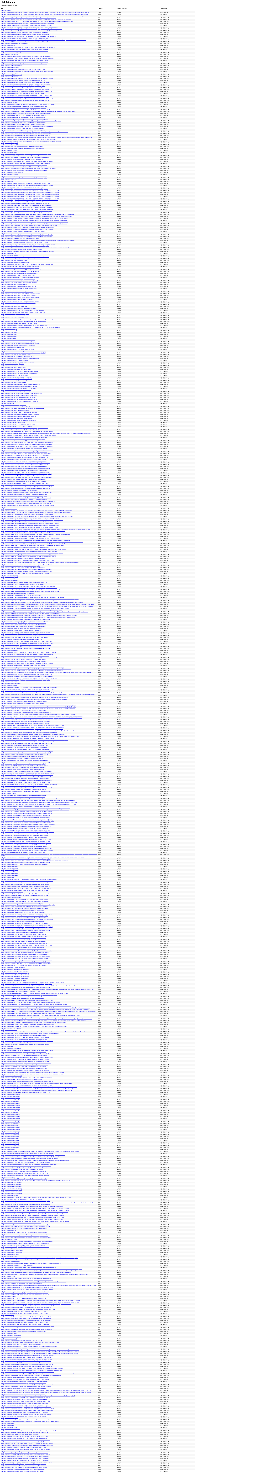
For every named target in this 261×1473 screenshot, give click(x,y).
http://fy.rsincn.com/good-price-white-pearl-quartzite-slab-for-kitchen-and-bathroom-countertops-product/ (27, 663)
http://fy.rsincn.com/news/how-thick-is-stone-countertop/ (15, 290)
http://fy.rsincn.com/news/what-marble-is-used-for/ (13, 382)
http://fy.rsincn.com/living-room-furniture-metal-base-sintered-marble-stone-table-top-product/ (24, 795)
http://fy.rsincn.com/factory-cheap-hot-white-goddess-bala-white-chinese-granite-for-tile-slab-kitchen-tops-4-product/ (30, 525)
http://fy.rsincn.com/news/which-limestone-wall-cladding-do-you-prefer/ (18, 388)
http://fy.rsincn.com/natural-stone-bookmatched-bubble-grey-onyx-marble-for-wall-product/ (23, 938)
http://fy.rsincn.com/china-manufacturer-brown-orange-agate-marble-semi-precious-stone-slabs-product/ (27, 229)
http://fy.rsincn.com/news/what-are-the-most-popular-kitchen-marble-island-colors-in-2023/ (23, 351)
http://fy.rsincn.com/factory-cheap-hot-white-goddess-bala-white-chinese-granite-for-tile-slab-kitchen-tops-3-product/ (30, 523)
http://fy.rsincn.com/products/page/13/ (10, 1099)
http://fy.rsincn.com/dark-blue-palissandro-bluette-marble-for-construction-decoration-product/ (24, 481)
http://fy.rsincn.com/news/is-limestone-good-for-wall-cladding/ (16, 406)
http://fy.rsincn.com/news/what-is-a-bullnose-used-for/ (14, 360)
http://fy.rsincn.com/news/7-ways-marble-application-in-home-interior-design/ (20, 266)
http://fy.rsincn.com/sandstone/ (8, 1230)
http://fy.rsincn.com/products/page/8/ (10, 1142)
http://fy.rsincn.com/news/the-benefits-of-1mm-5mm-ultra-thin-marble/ (18, 340)
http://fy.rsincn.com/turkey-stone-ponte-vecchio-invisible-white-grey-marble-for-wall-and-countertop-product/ (28, 1309)
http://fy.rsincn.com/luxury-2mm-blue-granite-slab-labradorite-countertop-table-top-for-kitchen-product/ (26, 811)
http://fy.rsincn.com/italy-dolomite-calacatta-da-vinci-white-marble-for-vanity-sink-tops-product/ (24, 765)
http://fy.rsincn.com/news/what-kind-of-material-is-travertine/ (16, 377)
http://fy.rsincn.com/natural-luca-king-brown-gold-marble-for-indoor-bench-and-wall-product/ (23, 917)
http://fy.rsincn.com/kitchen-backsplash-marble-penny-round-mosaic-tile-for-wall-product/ (23, 769)
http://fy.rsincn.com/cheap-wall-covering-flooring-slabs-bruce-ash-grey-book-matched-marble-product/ (26, 205)
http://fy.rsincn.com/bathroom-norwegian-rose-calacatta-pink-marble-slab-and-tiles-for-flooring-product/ (26, 95)
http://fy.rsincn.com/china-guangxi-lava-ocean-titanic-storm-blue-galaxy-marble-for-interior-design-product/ (27, 227)
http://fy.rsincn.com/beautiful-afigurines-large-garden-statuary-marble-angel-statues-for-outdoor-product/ (27, 98)
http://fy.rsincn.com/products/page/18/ (10, 1109)
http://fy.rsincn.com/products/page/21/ (10, 1116)
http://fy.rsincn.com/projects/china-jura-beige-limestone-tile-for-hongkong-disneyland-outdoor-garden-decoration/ (29, 1164)
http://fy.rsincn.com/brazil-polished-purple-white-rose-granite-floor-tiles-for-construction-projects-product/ (27, 161)
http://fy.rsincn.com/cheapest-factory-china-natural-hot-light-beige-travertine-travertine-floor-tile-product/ (26, 211)
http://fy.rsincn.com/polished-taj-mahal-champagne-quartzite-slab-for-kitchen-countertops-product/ (25, 1454)
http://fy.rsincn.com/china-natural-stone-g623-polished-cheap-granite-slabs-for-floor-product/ (24, 233)
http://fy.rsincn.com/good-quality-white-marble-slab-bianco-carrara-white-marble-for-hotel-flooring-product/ (27, 676)
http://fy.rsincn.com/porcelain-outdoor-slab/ (11, 1076)
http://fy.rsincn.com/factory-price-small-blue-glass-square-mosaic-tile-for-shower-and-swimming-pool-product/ (28, 586)
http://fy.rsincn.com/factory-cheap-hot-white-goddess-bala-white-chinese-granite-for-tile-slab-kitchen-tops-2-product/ (30, 521)
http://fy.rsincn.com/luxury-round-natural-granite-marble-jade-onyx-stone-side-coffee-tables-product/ (26, 839)
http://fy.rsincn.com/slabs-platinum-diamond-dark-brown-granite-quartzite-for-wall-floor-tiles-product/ (25, 1237)
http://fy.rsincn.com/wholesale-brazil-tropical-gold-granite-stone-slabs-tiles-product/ (21, 1340)
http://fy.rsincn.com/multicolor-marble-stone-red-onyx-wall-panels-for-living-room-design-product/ (25, 893)
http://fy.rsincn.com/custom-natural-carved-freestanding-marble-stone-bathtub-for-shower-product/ (25, 468)
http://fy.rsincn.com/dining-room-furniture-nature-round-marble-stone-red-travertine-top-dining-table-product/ (27, 485)
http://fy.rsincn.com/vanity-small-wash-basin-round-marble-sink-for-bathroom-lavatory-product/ (24, 1313)
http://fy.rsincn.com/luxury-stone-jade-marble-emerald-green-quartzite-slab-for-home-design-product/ (26, 843)
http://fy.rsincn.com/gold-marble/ (9, 508)
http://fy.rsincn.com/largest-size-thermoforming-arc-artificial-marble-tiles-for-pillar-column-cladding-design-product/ (29, 784)
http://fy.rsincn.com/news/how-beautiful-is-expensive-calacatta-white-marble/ (20, 277)
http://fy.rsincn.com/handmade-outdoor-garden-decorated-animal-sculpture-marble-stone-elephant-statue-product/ (29, 687)
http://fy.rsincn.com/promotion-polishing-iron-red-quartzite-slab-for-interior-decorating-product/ (24, 1178)
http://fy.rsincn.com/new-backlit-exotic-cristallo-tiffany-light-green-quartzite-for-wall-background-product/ (26, 984)
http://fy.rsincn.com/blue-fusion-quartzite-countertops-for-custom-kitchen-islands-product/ (23, 148)
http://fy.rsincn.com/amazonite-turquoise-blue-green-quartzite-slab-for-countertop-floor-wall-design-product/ (27, 58)
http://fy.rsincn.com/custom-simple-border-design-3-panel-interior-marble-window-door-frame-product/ (26, 474)
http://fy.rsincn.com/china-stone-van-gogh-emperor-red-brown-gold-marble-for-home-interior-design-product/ (28, 244)
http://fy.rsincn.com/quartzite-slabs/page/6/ (11, 1190)
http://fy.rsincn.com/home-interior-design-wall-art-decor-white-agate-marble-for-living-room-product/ (25, 723)
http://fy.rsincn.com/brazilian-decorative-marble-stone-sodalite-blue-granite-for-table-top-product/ (25, 166)
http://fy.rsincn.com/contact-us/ (8, 179)
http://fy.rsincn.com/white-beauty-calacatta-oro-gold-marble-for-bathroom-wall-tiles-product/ (23, 1331)
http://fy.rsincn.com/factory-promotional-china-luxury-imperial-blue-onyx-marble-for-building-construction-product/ (29, 588)
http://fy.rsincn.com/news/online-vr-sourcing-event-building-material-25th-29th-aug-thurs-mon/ (24, 325)
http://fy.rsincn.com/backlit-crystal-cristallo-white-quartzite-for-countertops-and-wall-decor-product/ (25, 82)
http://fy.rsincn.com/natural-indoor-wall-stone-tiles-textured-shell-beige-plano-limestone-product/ (24, 906)
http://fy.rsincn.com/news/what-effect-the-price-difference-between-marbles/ (20, 358)
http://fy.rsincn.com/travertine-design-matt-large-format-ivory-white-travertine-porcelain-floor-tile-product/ (27, 1445)
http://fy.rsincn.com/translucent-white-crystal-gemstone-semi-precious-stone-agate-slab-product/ (25, 1294)
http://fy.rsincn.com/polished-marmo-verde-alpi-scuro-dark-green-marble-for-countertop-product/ (25, 1061)
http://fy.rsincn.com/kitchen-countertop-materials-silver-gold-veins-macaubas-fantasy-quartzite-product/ (26, 771)
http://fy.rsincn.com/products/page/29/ (10, 1131)
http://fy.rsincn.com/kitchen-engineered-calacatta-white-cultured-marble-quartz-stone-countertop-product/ (27, 775)
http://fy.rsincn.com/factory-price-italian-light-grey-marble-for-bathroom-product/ (20, 565)
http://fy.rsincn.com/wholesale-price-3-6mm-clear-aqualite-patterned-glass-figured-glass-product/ (25, 1379)
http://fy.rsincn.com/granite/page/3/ (9, 577)
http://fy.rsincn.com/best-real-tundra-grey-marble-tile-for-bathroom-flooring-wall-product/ (22, 128)
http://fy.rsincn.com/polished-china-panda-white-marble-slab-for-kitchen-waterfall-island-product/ (25, 1053)
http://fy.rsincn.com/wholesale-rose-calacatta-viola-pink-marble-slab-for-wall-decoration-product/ (25, 1405)
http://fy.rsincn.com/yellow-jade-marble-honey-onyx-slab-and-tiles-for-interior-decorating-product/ (25, 1419)
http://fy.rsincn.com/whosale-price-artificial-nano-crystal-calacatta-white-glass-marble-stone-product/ (26, 1414)
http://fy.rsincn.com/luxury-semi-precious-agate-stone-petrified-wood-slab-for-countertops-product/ (25, 841)
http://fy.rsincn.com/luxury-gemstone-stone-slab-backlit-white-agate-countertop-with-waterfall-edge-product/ (27, 821)
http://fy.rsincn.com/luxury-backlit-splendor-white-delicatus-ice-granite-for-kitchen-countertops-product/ (26, 813)
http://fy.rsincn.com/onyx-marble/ (9, 1030)
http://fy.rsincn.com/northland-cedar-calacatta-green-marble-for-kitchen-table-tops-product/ (23, 1464)
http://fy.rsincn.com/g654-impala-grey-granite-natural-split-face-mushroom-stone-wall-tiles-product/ (25, 632)
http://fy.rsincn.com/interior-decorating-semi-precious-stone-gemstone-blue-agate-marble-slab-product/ (26, 743)
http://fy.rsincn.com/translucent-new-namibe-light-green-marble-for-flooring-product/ (21, 1283)
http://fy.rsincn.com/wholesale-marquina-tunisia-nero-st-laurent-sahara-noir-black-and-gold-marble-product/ (27, 1355)
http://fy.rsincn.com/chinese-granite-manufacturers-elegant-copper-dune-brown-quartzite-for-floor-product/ (27, 251)
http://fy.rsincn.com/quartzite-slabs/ (9, 1195)
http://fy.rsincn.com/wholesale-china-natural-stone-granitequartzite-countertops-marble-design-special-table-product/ (30, 1342)
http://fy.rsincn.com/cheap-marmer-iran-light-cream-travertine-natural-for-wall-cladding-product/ (24, 189)
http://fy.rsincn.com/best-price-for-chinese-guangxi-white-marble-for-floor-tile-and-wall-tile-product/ (25, 109)
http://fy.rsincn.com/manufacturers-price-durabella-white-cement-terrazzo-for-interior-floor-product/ (25, 862)
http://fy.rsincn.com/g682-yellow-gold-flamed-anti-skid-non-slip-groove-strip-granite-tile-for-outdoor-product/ (27, 634)
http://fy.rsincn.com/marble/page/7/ (9, 875)
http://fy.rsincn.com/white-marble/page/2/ (11, 1335)
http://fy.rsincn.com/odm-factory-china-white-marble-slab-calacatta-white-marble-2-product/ (23, 996)
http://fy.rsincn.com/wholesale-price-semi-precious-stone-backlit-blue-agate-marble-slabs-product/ (25, 1401)
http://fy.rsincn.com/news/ (7, 403)
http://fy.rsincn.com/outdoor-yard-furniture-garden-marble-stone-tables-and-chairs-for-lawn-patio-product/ (27, 1041)
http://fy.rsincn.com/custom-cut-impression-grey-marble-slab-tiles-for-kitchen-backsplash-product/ (25, 463)
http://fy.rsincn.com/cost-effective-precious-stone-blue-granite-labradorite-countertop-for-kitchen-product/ (27, 446)
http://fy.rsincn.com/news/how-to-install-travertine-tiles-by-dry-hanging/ (18, 303)
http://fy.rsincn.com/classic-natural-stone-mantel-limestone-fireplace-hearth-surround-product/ (24, 437)
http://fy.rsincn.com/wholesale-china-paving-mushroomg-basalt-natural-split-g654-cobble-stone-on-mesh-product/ (29, 1346)
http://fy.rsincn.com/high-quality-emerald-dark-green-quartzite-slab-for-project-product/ (22, 703)
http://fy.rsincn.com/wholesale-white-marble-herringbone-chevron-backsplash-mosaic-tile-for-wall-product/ (27, 1408)
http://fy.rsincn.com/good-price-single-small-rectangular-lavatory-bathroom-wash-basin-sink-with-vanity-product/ (29, 657)
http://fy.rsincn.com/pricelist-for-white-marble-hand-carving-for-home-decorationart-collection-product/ (26, 1092)
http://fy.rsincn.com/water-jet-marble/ (10, 1327)
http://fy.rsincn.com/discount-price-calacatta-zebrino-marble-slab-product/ (19, 490)
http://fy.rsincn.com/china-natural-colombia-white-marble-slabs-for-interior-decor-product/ (23, 231)
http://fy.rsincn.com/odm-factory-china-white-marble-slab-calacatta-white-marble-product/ (23, 998)
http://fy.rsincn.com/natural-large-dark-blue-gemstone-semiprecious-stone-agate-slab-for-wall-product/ (26, 914)
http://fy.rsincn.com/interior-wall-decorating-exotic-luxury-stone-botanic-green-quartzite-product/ (24, 747)
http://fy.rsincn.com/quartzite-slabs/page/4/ (11, 1186)
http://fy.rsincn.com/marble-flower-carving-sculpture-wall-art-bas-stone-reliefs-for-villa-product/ (24, 864)
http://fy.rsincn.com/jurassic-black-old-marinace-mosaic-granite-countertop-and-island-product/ (24, 1432)
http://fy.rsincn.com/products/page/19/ (10, 1110)
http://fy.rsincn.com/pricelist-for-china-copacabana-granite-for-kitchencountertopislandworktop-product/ (26, 1085)
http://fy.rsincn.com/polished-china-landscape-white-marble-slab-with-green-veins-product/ (23, 1052)
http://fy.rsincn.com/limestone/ (8, 793)
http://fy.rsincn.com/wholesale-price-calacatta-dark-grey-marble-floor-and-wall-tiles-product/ (23, 1383)
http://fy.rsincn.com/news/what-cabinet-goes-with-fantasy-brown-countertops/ (20, 414)
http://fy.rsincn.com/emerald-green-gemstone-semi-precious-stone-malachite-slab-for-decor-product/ (26, 503)
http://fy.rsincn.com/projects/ (8, 1177)
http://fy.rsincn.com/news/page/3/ (9, 330)
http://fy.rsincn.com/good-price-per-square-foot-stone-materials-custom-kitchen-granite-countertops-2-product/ (28, 652)
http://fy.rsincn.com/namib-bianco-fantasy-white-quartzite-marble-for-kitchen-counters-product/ (24, 895)
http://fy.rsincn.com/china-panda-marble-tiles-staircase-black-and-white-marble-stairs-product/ (24, 242)
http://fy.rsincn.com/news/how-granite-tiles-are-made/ (14, 284)
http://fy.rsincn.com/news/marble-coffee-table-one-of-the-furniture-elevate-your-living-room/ (23, 321)
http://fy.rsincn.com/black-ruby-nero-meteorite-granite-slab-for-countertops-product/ (22, 146)
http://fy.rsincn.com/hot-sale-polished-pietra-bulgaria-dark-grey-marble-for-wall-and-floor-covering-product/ (27, 738)
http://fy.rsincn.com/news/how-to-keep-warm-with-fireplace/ (15, 304)
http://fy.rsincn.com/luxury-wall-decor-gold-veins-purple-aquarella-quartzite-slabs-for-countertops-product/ (27, 850)
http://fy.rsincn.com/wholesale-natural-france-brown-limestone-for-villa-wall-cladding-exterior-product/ (26, 1361)
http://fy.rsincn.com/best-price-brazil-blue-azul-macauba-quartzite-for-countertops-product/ (23, 108)
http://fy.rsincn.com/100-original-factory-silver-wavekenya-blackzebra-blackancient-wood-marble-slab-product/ (28, 17)
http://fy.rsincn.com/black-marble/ (9, 144)
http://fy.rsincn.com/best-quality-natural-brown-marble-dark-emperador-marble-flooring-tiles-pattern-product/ (27, 126)
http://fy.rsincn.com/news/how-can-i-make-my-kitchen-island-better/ (18, 279)
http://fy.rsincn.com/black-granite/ (9, 143)
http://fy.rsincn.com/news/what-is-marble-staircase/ (13, 367)
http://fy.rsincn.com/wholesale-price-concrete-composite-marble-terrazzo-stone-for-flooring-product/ (26, 1386)
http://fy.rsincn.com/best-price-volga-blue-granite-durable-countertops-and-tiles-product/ (23, 124)
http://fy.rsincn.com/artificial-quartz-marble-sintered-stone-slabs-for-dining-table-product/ (23, 69)
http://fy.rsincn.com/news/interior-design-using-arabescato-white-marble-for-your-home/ (22, 310)
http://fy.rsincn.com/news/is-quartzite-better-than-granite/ (15, 314)
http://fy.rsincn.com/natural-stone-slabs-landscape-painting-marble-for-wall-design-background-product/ (26, 950)
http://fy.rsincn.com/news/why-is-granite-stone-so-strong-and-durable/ (18, 397)
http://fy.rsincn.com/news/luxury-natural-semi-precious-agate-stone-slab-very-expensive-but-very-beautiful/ (27, 319)
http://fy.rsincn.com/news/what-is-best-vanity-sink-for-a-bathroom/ (17, 362)
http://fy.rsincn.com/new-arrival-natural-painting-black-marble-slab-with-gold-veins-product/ (23, 965)
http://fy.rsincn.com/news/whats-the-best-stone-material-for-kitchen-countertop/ (20, 384)
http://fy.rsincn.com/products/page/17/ (10, 1107)
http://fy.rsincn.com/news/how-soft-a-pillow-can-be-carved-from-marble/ (19, 288)
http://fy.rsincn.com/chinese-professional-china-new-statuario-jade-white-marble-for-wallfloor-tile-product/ (27, 431)
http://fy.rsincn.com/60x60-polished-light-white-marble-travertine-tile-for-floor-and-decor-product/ (25, 38)
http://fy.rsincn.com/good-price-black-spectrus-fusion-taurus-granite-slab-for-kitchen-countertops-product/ (27, 643)
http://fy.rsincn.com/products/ (8, 1149)
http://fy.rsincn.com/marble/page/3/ (9, 868)
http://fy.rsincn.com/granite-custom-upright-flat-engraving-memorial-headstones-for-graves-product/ (25, 680)
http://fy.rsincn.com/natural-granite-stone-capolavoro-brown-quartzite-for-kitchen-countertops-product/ (26, 1462)
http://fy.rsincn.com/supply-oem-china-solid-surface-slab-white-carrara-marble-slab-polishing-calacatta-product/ (28, 1267)
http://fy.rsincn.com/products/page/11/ (10, 1096)
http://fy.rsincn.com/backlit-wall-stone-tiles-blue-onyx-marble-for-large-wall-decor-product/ (23, 86)
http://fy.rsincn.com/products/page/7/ (10, 1140)
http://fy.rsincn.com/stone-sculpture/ (10, 1254)
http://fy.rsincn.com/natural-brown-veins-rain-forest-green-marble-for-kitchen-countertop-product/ (25, 901)
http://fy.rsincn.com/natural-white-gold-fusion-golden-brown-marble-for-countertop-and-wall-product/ (25, 961)
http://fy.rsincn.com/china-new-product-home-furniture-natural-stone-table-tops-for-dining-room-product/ (26, 236)
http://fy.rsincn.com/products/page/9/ (10, 1144)
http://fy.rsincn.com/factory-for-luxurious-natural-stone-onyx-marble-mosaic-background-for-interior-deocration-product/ (30, 538)
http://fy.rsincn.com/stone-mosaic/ (9, 1248)
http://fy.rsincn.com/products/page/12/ (10, 1098)
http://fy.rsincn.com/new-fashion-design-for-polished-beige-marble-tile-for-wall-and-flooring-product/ (25, 987)
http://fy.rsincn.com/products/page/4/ (10, 1134)
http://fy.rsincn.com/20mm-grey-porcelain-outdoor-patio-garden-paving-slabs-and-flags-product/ (24, 32)
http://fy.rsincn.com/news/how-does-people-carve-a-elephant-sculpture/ (18, 282)
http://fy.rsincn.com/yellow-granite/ (9, 1418)
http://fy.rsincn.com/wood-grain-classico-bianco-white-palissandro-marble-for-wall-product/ (23, 1416)
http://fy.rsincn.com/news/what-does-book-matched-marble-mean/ (17, 356)
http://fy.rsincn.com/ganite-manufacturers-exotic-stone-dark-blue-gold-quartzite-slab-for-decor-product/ (26, 635)
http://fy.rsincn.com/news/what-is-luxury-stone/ (12, 365)
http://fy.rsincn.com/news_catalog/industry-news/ (13, 967)
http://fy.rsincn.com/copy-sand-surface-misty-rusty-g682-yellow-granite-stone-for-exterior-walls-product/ (27, 444)
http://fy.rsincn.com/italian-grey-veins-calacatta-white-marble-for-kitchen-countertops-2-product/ (24, 760)
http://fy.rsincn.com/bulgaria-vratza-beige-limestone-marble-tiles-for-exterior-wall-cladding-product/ (25, 183)
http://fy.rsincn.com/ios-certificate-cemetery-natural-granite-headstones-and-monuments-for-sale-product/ (27, 751)
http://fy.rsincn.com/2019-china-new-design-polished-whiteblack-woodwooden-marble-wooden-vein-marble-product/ (29, 27)
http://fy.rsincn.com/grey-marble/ (9, 685)
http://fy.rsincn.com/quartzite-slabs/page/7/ (11, 1191)
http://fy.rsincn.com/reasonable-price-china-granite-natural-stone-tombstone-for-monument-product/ (25, 1201)
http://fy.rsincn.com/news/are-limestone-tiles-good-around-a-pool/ (17, 418)
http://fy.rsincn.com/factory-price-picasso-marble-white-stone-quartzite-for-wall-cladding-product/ (25, 573)
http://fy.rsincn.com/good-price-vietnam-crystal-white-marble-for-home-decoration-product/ (23, 661)
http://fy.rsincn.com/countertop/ (8, 253)
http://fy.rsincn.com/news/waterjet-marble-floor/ (12, 347)
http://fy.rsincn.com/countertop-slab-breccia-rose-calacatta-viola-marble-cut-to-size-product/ (24, 448)
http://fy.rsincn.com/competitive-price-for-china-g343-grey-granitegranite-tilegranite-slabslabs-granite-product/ (28, 440)
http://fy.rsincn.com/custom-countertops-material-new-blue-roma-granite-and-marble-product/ (24, 461)
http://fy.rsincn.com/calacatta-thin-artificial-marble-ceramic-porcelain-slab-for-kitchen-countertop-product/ (27, 185)
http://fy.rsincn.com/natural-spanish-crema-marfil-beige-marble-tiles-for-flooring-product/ (22, 932)
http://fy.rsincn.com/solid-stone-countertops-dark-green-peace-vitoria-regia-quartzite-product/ (24, 1438)
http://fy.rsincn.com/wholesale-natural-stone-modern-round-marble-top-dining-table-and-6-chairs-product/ (27, 1364)
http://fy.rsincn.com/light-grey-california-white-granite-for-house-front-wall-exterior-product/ (23, 789)
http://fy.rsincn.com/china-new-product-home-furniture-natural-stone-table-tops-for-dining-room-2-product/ (27, 234)
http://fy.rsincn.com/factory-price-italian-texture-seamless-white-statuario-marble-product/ (23, 567)
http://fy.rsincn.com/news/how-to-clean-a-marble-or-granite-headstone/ (18, 295)
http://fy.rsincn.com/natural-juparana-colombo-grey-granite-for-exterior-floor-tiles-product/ (23, 912)
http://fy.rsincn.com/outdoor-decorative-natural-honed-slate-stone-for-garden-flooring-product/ (24, 1035)
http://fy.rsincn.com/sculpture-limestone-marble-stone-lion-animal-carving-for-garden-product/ (24, 1232)
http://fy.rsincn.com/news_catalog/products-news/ (13, 980)
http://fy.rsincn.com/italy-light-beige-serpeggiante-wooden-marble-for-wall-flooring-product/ (23, 767)
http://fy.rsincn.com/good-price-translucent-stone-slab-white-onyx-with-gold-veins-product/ (23, 659)
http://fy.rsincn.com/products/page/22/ (10, 1118)
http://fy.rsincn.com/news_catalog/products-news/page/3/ (15, 971)
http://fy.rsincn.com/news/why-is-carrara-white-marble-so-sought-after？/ (19, 395)
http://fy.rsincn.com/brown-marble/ (9, 174)
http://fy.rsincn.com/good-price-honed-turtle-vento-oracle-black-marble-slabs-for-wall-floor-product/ (25, 648)
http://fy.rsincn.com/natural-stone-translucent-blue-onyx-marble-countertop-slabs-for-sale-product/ (25, 956)
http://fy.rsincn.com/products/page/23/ (10, 1120)
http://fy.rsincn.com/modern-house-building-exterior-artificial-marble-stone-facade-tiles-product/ (24, 890)
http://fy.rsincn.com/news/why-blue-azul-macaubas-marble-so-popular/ (18, 391)
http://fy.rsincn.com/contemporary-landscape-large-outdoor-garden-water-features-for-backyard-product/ (27, 442)
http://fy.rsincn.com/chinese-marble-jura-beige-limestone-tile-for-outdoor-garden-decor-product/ (24, 428)
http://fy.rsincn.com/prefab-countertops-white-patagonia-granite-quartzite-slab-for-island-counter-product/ (27, 1081)
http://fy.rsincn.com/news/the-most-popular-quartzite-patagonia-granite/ (18, 341)
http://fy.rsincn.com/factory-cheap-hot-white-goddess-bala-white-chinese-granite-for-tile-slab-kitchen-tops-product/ (29, 527)
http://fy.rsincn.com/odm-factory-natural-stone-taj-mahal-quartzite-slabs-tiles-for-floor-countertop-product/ (27, 1000)
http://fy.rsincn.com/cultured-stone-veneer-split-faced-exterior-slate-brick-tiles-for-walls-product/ (25, 455)
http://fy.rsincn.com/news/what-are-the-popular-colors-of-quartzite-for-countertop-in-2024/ (23, 352)
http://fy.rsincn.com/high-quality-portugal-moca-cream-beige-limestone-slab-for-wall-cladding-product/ (26, 712)
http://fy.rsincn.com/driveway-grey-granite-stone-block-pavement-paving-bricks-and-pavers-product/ (26, 497)
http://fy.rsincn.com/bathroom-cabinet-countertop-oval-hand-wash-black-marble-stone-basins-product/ (26, 87)
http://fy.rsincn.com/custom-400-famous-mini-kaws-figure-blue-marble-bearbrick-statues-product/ (25, 457)
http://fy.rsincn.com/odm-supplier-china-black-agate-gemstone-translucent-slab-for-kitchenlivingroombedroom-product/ (30, 1002)
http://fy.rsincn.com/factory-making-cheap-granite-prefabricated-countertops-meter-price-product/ (25, 547)
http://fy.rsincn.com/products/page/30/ (10, 1145)
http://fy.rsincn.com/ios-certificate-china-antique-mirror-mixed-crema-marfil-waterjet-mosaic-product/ (26, 752)
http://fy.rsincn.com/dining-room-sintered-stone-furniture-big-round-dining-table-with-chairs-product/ (25, 488)
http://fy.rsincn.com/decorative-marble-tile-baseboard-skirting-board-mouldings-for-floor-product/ (25, 483)
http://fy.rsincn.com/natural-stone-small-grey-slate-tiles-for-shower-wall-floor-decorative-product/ (25, 952)
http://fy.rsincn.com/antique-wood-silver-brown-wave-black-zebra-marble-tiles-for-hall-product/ (24, 62)
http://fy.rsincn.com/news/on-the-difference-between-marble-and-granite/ (19, 323)
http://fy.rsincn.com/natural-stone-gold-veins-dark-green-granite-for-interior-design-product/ (23, 941)
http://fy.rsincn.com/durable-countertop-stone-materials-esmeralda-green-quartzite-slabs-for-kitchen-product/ (28, 501)
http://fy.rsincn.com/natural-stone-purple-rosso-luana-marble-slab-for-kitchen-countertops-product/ (25, 1451)
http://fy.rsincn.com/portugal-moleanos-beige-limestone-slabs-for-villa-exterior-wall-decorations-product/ (26, 1077)
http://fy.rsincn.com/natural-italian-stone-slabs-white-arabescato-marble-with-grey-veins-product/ (25, 908)
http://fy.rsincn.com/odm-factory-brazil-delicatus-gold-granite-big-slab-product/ (20, 991)
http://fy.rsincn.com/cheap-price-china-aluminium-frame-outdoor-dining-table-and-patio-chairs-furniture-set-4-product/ (30, 194)
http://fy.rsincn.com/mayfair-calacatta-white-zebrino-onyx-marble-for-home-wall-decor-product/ (24, 882)
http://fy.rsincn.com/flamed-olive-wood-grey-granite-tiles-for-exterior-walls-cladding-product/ (23, 624)
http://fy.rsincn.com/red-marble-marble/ (10, 1429)
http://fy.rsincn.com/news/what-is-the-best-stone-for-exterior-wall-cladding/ (19, 371)
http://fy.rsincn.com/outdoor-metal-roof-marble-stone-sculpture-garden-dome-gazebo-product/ (24, 1039)
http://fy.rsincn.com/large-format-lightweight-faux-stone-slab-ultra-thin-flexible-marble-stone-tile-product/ (26, 780)
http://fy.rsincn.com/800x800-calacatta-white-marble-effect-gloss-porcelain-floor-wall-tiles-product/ (25, 41)
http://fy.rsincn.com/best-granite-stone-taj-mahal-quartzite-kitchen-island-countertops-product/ (24, 106)
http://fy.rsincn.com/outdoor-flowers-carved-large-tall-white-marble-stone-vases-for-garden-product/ (25, 1037)
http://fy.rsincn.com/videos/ (7, 1315)
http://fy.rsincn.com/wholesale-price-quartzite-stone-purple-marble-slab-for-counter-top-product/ (24, 1399)
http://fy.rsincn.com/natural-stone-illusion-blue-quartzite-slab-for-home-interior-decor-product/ (24, 943)
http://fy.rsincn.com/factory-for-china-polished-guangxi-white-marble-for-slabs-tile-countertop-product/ (26, 536)
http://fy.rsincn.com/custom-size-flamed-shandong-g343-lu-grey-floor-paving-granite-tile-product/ (25, 475)
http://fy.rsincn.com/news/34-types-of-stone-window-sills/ (15, 262)
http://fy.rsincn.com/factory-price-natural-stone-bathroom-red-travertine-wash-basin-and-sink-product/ (26, 571)
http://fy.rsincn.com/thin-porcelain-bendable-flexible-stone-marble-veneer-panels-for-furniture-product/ (26, 1278)
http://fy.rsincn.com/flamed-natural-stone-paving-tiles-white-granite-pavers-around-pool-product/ (24, 621)
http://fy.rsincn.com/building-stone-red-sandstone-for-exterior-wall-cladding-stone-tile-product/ (24, 177)
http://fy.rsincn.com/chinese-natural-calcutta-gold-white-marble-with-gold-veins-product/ (22, 429)
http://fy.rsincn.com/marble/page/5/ (9, 871)
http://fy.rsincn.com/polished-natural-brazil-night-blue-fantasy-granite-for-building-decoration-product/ (26, 1063)
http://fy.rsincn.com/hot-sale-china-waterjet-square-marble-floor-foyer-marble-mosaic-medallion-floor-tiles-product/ (29, 732)
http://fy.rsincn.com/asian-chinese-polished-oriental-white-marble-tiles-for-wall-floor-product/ (23, 80)
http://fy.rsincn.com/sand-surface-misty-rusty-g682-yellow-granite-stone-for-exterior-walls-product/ (25, 1226)
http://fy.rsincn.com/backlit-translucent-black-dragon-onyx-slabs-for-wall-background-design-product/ (26, 84)
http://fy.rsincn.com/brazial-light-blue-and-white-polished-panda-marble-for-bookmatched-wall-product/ (26, 154)
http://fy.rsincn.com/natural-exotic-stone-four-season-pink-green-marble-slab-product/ (22, 1441)
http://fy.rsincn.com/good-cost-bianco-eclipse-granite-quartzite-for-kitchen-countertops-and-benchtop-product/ (28, 1430)
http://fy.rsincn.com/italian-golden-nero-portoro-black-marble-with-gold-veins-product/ (22, 758)
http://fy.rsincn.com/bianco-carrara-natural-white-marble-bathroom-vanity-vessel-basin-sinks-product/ (26, 133)
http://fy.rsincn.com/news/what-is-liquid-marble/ (12, 364)
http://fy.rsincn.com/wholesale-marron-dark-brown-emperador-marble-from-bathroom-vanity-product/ (26, 1357)
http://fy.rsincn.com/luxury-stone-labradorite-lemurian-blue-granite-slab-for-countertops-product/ (24, 844)
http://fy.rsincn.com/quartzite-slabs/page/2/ (11, 1182)
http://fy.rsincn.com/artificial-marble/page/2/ (11, 65)
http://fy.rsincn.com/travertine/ (8, 1296)
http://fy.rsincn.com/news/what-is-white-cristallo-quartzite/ (15, 375)
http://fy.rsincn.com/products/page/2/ (10, 1112)
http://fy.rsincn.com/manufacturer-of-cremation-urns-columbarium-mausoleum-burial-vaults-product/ (25, 859)
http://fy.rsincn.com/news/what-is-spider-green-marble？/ (15, 410)
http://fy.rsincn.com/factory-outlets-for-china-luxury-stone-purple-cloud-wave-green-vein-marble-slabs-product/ (28, 554)
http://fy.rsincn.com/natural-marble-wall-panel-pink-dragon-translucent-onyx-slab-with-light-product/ (25, 925)
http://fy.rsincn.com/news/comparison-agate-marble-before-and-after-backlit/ (20, 271)
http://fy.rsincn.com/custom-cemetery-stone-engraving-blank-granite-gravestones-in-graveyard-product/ (27, 459)
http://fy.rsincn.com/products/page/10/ (10, 1094)
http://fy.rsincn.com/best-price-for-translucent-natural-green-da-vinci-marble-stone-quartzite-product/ (26, 113)
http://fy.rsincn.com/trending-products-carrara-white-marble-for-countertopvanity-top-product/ (24, 1298)
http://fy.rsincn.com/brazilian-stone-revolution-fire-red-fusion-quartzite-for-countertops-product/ (24, 170)
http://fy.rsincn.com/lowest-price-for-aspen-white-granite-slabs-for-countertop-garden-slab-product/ (25, 806)
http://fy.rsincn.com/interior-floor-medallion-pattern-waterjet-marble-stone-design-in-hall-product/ (24, 745)
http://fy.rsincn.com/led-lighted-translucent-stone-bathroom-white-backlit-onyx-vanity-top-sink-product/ (26, 787)
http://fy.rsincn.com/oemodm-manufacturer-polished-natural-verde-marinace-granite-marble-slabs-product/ (27, 1024)
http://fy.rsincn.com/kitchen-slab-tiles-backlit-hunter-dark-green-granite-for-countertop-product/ (24, 1452)
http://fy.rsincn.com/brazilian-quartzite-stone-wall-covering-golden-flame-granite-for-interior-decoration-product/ (28, 168)
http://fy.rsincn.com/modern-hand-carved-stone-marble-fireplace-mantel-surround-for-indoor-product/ (26, 888)
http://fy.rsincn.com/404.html (8, 1423)
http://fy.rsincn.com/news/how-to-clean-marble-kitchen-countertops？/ (18, 416)
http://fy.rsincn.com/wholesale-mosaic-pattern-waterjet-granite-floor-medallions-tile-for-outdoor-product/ (26, 1359)
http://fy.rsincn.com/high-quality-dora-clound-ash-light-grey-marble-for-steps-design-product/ (24, 701)
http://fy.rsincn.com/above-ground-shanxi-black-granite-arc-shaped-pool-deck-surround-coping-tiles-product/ (28, 47)
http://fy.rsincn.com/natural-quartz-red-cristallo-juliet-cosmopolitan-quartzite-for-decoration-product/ (25, 930)
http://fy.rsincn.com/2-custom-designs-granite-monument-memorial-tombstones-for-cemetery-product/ (26, 25)
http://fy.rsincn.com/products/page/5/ (10, 1136)
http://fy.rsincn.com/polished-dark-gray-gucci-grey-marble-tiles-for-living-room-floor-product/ (24, 1055)
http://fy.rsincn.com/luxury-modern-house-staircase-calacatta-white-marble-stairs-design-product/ (25, 833)
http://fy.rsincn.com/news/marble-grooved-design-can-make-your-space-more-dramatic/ (23, 408)
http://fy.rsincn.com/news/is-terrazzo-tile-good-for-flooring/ (15, 315)
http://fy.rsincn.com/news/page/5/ (9, 334)
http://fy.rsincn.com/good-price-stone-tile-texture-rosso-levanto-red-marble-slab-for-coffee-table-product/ (27, 1443)
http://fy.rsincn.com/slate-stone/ (9, 1239)
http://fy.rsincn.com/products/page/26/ (10, 1125)
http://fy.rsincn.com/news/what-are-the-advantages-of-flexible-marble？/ (19, 424)
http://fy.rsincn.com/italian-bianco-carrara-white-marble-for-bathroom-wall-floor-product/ (22, 756)
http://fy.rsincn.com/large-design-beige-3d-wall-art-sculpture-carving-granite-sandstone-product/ (25, 778)
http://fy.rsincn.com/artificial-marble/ (10, 67)
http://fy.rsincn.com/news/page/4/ (9, 332)
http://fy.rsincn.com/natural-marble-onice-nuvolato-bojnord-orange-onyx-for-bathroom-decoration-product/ (27, 919)
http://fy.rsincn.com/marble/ (7, 877)
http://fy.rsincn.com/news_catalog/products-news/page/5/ (15, 974)
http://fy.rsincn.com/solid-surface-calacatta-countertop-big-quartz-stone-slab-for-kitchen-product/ (25, 1243)
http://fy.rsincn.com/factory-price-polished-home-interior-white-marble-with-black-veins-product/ (24, 582)
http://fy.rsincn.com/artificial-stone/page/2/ (11, 74)
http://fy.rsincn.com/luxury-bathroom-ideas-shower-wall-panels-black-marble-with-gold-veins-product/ (26, 815)
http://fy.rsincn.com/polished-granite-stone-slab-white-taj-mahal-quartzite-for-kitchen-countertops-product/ (27, 1057)
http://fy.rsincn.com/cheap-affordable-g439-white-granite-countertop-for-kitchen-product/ (23, 187)
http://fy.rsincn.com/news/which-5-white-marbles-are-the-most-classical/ (19, 386)
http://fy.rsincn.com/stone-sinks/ (9, 1256)
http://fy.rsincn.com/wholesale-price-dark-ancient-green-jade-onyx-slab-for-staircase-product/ (24, 1388)
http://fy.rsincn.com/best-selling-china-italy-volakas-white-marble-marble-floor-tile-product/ (23, 130)
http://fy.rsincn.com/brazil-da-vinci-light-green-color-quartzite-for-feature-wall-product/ (22, 155)
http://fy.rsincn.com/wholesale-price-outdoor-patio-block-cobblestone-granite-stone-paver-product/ (25, 1397)
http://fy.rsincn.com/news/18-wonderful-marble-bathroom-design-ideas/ (18, 420)
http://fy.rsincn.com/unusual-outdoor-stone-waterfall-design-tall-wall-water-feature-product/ (23, 1311)
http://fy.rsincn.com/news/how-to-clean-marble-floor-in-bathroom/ (17, 299)
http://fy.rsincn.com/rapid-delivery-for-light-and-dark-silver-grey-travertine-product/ (21, 1199)
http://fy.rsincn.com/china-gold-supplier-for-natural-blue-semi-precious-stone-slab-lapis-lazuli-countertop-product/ (29, 225)
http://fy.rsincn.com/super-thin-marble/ (10, 1261)
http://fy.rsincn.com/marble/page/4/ (9, 870)
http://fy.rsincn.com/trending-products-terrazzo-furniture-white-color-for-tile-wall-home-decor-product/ (26, 1307)
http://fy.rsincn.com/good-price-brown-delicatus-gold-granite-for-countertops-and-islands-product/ (25, 646)
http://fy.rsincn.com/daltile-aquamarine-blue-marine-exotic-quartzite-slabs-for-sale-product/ (23, 479)
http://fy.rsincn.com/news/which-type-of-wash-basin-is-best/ (16, 390)
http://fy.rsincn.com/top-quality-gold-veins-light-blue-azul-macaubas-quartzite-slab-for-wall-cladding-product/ (27, 1287)
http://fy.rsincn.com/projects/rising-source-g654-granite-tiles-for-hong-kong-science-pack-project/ (25, 1173)
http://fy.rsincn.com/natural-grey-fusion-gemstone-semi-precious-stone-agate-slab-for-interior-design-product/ (28, 904)
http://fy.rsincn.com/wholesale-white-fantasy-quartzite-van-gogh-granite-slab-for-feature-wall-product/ (26, 1407)
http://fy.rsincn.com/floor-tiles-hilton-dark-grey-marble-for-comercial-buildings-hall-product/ (23, 626)
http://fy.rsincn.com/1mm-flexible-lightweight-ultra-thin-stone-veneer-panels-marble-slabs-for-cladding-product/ (28, 23)
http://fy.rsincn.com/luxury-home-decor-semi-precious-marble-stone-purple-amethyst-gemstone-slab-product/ (28, 824)
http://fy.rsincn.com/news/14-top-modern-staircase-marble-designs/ (17, 258)
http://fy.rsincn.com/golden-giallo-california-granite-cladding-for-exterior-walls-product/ (22, 639)
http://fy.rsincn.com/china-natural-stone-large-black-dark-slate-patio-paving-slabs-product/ (23, 1447)
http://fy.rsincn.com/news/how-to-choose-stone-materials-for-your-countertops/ (20, 293)
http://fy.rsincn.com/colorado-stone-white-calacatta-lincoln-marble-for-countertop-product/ (23, 439)
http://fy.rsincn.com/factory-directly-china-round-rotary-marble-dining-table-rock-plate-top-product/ (25, 532)
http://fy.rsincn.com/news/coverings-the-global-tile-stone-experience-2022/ (19, 273)
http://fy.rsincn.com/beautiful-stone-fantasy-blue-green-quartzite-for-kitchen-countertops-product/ (25, 100)
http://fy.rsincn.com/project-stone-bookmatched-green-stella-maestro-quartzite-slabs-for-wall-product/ (26, 1162)
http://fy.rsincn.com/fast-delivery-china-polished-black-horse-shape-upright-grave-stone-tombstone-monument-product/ (30, 613)
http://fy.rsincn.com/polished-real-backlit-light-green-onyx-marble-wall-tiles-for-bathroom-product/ (25, 1458)
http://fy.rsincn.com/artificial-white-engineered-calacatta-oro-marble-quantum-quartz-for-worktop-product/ (27, 78)
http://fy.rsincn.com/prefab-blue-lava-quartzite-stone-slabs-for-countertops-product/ (21, 1079)
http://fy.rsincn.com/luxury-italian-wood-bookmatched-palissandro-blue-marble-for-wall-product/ (24, 828)
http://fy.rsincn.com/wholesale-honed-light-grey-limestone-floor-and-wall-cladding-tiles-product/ (24, 1436)
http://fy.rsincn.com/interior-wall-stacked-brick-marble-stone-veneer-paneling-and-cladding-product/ (25, 749)
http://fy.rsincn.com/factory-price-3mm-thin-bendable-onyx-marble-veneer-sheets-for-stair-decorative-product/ (28, 556)
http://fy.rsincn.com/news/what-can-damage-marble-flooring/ (16, 354)
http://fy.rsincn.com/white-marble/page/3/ (11, 1337)
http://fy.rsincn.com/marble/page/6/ (9, 873)
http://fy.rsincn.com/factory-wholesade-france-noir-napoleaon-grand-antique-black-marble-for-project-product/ (28, 600)
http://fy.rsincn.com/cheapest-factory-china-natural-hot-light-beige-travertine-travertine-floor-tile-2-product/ (27, 207)
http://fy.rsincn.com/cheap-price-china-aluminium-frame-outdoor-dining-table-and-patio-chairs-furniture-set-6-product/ (30, 198)
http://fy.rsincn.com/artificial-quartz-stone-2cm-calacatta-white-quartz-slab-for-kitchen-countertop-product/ (27, 71)
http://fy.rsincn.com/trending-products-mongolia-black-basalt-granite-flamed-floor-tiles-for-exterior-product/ (27, 1305)
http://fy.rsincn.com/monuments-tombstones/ (12, 892)
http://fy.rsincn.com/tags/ (7, 1046)
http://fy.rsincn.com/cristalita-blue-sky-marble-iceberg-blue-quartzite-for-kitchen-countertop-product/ (25, 453)
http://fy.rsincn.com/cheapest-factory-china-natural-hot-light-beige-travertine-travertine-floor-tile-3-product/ (27, 209)
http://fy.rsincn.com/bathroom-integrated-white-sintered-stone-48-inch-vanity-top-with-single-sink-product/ (27, 91)
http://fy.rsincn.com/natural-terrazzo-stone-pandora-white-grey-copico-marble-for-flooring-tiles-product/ (26, 960)
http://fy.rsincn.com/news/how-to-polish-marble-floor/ (14, 306)
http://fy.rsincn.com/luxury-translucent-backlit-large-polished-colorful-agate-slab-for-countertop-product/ (26, 848)
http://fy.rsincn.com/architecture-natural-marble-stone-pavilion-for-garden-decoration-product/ (24, 63)
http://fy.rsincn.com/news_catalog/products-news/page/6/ (15, 976)
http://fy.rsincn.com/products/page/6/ (10, 1138)
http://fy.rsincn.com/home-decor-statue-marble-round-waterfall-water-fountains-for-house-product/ (25, 721)
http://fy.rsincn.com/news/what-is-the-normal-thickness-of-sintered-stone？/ (20, 373)
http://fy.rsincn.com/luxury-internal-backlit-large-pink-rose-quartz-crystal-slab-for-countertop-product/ (26, 826)
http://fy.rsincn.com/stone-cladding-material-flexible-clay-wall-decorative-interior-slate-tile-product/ (25, 1247)
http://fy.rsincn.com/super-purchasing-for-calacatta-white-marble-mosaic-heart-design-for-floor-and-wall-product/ (29, 1259)
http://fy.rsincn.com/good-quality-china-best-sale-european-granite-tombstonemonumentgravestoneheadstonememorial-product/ (32, 667)
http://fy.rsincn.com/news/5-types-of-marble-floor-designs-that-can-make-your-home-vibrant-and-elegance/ (27, 264)
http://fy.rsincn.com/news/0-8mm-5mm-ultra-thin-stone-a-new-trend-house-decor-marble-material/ (25, 257)
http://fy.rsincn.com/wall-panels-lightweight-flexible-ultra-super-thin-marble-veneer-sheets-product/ (25, 1324)
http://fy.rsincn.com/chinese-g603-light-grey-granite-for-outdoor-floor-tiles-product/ (21, 249)
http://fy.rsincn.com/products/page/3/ (10, 1133)
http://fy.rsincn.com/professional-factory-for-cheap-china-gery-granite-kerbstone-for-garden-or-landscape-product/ (29, 1158)
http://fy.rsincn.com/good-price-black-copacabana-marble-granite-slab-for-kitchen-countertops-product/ (26, 641)
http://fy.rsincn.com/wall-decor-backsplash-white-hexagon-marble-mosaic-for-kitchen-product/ (24, 1322)
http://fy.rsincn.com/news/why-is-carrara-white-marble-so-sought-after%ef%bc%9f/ (21, 393)
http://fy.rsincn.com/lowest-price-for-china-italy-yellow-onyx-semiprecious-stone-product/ (23, 797)
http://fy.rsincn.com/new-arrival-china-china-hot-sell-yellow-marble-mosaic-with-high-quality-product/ (25, 963)
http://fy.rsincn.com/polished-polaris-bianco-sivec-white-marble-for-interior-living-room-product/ (24, 1064)
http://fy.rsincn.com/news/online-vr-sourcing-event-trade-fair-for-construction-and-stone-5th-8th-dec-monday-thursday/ (30, 327)
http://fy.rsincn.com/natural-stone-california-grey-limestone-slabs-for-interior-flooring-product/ (24, 1467)
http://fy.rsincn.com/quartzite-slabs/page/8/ (11, 1193)
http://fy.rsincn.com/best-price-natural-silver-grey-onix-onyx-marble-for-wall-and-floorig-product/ (24, 119)
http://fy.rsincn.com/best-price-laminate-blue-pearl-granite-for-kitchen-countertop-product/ (23, 117)
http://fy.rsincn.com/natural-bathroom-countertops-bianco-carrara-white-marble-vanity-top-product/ (25, 1449)
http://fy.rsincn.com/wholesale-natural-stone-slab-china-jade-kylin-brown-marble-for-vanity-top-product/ (26, 1366)
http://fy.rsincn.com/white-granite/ (9, 1333)
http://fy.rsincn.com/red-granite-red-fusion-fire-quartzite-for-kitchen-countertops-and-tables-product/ (25, 1204)
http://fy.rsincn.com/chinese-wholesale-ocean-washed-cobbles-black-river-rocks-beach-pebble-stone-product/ (28, 435)
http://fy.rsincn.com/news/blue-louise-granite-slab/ (13, 405)
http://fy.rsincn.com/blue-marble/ (9, 152)
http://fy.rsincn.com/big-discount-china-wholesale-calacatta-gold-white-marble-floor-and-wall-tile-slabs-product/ (28, 139)
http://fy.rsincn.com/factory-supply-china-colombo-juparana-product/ (18, 593)
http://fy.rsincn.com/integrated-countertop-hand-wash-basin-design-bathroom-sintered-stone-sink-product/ (27, 741)
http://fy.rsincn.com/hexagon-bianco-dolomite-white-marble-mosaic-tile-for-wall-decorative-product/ (25, 691)
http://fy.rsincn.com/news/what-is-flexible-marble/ (13, 422)
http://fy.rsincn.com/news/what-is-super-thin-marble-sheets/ (16, 369)
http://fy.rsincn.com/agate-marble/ (9, 54)
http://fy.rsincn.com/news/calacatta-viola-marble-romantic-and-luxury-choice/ (20, 268)
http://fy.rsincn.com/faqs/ (7, 181)
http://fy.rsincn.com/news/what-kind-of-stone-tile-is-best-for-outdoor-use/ (19, 380)
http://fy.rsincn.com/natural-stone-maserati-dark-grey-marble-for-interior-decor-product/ (22, 947)
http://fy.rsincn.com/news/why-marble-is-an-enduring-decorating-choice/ (19, 399)
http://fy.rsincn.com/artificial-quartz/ (9, 73)
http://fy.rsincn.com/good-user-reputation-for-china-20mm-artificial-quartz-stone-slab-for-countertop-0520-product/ (29, 678)
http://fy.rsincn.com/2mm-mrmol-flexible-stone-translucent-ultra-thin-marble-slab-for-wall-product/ (25, 34)
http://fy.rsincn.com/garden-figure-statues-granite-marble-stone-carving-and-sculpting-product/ (24, 637)
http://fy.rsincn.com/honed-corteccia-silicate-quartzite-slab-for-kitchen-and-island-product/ (23, 1469)
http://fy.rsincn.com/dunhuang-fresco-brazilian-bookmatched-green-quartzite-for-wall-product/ (24, 499)
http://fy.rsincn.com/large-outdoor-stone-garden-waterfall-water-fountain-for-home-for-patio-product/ (25, 782)
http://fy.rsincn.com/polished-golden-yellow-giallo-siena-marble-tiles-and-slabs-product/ (22, 1471)
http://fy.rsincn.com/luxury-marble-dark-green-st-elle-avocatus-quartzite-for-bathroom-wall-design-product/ (27, 832)
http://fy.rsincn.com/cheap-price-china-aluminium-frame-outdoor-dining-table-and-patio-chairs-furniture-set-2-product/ (30, 190)
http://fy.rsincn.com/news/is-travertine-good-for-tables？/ (15, 317)
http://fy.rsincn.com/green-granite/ (9, 580)
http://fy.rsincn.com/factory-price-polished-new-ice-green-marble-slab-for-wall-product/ (22, 584)
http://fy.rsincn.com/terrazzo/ (8, 1276)
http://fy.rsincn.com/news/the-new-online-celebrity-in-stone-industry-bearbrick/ (20, 343)
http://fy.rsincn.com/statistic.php (9, 1427)
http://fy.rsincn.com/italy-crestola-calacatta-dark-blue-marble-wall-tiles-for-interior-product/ (23, 763)
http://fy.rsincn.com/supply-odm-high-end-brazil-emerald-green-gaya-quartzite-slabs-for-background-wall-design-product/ (31, 1263)
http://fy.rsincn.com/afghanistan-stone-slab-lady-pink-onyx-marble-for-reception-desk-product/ (24, 51)
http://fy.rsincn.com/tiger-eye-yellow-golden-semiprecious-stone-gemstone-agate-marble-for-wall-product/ (27, 1280)
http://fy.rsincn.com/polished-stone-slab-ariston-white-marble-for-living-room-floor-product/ (23, 1066)
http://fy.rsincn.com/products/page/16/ (10, 1105)
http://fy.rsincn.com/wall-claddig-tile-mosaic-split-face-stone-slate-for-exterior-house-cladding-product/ (26, 1318)
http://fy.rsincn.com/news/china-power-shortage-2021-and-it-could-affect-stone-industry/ (23, 269)
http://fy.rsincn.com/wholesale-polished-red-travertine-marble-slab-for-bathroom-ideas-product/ (24, 1377)
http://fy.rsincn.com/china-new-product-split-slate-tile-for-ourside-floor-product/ (20, 238)
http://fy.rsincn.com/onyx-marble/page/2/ (11, 1028)
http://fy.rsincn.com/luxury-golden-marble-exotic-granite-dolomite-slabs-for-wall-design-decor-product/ (26, 822)
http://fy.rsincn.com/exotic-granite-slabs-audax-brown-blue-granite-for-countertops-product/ (23, 1465)
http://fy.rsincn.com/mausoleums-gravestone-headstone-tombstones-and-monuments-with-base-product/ (27, 881)
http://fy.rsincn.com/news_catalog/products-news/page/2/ (15, 969)
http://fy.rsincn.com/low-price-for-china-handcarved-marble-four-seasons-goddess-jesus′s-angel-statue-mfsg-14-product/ (31, 798)
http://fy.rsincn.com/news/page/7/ (9, 338)
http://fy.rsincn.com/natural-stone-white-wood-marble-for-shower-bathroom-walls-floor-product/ (24, 958)
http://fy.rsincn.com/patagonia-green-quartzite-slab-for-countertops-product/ (20, 1434)
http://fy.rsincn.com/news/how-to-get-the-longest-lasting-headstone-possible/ (20, 301)
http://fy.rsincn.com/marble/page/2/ (9, 866)
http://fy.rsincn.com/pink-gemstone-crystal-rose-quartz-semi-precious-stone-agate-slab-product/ (25, 1044)
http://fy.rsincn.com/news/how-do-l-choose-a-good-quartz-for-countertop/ (19, 412)
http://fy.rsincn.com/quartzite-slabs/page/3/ (11, 1184)
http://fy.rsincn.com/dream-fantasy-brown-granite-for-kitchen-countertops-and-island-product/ (24, 496)
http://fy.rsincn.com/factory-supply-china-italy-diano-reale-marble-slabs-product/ (21, 595)
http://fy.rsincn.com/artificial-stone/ (9, 76)
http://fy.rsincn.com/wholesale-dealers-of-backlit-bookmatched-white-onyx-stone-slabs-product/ (24, 1348)
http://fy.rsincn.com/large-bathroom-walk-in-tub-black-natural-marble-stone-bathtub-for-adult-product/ (26, 776)
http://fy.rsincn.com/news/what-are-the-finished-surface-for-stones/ (17, 349)
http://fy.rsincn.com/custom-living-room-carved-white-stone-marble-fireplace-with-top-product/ (24, 466)
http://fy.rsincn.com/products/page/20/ (10, 1114)
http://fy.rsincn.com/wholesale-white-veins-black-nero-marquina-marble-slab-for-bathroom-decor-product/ (27, 1410)
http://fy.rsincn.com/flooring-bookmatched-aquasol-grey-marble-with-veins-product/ (21, 628)
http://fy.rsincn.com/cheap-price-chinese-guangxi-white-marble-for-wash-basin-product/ (22, 201)
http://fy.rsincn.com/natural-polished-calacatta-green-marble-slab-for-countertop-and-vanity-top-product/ (27, 927)
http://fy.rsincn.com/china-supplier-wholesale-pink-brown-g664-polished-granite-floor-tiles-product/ (25, 246)
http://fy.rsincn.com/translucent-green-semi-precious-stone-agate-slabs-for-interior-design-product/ (25, 1291)
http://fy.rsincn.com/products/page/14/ (10, 1101)
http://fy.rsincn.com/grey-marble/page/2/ (11, 683)
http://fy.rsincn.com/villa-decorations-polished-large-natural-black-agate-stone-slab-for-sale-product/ (25, 1316)
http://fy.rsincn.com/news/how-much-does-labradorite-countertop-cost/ (18, 286)
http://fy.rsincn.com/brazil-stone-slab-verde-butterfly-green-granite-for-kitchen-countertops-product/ (25, 163)
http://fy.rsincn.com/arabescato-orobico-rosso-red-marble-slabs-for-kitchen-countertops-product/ (25, 1456)
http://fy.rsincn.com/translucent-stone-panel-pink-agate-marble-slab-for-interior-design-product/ (24, 1292)
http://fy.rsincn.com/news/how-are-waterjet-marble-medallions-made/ (18, 275)
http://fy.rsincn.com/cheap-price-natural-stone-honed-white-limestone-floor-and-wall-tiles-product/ (25, 203)
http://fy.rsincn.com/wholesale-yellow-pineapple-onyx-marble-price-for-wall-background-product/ (25, 1412)
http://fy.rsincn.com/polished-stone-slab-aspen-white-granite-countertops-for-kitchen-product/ (24, 1068)
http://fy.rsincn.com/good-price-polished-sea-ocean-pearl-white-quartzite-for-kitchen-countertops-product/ (27, 654)
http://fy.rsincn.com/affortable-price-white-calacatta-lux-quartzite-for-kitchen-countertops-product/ (25, 49)
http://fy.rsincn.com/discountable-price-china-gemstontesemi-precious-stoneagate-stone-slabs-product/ (26, 492)
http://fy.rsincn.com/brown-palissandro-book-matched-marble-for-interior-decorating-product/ (24, 176)
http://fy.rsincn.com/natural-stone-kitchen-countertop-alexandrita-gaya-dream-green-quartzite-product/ (26, 945)
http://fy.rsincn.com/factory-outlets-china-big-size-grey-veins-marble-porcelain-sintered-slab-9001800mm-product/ (29, 551)
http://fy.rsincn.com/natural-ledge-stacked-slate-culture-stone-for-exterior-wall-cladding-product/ (24, 916)
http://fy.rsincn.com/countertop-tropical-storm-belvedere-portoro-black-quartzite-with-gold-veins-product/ (27, 450)
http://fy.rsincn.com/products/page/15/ (10, 1103)
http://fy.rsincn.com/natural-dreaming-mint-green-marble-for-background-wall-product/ (22, 903)
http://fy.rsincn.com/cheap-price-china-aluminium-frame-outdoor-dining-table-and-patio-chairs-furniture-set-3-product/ (30, 192)
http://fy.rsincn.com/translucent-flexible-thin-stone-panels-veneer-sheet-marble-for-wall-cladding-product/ (27, 1289)
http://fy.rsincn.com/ (6, 10)
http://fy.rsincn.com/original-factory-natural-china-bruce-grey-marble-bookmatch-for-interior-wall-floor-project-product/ (30, 1033)
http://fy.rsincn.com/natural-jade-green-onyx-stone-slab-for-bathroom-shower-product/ (22, 910)
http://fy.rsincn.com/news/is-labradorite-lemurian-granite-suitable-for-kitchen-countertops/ (23, 312)
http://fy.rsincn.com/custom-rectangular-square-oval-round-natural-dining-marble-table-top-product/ (25, 472)
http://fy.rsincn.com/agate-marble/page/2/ (11, 52)
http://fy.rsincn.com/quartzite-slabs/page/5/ (11, 1188)
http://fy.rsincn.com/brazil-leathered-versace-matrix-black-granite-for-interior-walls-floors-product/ (25, 157)
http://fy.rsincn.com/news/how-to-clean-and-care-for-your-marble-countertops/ (20, 297)
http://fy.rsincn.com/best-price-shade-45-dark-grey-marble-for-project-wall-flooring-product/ (23, 122)
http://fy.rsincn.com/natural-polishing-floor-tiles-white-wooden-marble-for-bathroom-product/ (23, 928)
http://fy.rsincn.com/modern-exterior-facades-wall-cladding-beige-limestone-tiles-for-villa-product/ (25, 884)
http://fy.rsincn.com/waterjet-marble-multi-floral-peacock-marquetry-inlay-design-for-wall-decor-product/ (26, 1329)
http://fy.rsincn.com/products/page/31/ (10, 1147)
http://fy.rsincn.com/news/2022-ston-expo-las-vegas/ (14, 260)
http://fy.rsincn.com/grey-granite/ (9, 681)
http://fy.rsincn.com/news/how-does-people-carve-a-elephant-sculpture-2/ (19, 280)
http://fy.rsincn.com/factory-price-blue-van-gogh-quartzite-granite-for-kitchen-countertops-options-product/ (27, 560)
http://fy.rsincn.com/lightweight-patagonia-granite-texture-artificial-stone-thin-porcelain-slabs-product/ (26, 791)
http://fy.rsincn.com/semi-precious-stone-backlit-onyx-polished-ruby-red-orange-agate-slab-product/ (26, 1234)
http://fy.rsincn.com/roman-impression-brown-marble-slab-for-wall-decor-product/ (21, 1223)
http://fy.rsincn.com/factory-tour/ (9, 507)
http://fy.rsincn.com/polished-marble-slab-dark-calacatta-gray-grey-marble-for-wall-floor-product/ (25, 1059)
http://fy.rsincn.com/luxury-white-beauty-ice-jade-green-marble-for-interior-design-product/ (23, 852)
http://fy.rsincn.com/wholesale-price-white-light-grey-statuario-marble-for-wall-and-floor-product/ (24, 1403)
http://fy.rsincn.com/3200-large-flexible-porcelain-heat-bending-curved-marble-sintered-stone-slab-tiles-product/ (28, 36)
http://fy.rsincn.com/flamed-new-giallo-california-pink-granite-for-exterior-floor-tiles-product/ (23, 623)
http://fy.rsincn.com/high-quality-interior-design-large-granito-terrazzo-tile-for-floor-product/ (23, 710)
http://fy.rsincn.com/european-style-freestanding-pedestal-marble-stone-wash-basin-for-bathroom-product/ (27, 505)
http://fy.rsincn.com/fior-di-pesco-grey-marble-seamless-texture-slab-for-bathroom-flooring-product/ (25, 619)
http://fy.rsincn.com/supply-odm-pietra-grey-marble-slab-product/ (17, 1265)
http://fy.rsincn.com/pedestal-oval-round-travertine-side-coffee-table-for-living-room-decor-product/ (25, 1042)
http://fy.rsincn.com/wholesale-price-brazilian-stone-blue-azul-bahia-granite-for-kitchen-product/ (24, 1381)
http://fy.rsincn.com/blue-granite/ (9, 150)
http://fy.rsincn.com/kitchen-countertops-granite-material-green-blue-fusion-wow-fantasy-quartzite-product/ (27, 773)
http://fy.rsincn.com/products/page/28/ (10, 1129)
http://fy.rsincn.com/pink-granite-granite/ (11, 1048)
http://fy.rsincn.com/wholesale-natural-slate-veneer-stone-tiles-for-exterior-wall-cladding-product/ (25, 1362)
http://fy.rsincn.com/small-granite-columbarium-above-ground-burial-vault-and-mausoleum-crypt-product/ (27, 1241)
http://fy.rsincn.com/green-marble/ (9, 650)
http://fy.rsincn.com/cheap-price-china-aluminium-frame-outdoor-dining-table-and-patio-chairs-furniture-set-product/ (29, 200)
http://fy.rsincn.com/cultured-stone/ (9, 255)
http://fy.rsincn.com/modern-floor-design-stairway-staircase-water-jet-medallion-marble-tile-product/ (25, 886)
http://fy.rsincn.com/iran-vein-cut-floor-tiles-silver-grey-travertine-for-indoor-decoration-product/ (24, 754)
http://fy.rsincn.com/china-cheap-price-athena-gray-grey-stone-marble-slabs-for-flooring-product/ (25, 212)
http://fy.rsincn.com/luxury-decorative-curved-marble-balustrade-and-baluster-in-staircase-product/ (25, 817)
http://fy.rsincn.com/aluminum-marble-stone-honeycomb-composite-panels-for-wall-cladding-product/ (26, 56)
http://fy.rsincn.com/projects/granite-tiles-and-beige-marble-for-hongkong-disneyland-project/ (24, 1167)
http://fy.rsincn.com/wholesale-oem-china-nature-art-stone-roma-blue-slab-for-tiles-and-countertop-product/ (27, 1372)
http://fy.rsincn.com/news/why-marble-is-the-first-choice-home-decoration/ (19, 401)
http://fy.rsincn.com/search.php (8, 1425)
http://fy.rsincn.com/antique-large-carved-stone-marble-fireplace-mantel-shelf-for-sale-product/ (24, 60)
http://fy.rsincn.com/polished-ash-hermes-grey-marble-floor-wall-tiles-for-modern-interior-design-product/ (27, 1050)
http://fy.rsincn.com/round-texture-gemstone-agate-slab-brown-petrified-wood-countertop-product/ (25, 1224)
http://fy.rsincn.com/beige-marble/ (9, 102)
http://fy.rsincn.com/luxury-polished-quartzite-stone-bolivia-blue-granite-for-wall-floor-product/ (24, 837)
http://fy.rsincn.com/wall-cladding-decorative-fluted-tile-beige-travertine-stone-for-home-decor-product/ (26, 1320)
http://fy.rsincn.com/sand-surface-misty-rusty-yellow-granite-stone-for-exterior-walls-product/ (24, 1228)
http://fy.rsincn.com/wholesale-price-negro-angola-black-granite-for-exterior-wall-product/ (23, 1394)
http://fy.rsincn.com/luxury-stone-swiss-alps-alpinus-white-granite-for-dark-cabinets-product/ (24, 846)
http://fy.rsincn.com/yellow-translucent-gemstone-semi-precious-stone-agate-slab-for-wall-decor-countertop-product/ (30, 1421)
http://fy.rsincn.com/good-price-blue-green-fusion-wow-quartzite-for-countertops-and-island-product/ (26, 645)
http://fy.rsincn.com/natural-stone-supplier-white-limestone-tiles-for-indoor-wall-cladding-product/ (24, 954)
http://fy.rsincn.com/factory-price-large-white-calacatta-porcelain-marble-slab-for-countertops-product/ (26, 569)
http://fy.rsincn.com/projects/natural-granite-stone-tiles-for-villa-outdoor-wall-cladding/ (22, 1169)
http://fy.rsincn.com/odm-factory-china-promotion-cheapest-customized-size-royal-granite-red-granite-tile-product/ (29, 995)
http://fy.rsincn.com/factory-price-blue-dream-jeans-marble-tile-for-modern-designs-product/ (23, 558)
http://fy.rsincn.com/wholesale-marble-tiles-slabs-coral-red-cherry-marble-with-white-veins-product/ (25, 1440)
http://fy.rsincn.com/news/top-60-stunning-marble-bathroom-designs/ (18, 345)
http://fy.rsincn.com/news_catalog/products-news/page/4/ (15, 973)
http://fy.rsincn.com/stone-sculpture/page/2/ (12, 1250)
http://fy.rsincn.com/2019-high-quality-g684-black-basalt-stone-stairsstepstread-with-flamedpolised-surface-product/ (29, 30)
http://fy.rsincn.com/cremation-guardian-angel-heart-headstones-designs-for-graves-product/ (24, 451)
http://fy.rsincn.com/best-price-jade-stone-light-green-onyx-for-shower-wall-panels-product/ (23, 115)
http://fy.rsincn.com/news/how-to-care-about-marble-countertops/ (17, 291)
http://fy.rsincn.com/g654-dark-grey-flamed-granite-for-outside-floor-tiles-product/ (21, 630)
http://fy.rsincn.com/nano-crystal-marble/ (11, 897)
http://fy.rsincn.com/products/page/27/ (10, 1127)
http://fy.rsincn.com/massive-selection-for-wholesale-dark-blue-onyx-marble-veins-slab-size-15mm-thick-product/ (29, 879)
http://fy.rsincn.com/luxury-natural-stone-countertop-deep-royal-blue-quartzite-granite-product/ (24, 835)
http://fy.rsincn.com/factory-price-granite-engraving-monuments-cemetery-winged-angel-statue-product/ (26, 564)
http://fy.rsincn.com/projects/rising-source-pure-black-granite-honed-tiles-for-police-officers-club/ (25, 1175)
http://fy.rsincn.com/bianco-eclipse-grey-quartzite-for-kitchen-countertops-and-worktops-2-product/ (25, 135)
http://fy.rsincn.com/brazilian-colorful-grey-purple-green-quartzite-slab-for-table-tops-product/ (24, 165)
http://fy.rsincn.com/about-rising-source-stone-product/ (14, 43)
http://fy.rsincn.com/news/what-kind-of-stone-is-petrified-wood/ (16, 379)
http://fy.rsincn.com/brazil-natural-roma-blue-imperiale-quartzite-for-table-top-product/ (22, 159)
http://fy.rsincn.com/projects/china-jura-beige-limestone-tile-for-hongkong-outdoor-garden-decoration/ (26, 1166)
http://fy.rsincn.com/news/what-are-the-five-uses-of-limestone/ (16, 426)
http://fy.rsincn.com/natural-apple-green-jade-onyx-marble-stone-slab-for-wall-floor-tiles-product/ (25, 899)
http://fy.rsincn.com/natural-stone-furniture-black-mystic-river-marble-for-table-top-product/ (23, 939)
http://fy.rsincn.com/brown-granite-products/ (12, 172)
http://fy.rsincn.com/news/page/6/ (9, 336)
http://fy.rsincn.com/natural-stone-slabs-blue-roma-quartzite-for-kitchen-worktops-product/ (23, 949)
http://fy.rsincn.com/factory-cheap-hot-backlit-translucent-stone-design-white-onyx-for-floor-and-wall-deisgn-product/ (30, 518)
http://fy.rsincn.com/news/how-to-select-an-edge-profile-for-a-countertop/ (19, 308)
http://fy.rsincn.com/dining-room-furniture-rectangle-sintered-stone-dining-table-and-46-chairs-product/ (26, 486)
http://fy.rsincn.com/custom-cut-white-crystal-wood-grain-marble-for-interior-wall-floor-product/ (24, 464)
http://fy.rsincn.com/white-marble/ (9, 1338)
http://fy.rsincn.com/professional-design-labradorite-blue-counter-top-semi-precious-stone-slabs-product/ (27, 1153)
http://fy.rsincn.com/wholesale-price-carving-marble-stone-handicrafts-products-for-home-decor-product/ (27, 1384)
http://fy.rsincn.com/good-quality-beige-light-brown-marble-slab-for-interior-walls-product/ (23, 665)
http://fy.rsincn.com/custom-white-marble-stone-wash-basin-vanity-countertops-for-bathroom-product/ (26, 477)
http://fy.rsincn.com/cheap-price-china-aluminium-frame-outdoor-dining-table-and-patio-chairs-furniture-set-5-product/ (30, 196)
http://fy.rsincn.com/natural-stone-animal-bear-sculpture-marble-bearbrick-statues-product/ (23, 934)
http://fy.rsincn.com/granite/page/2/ (9, 575)
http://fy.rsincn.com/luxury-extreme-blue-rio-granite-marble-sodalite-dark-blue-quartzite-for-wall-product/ (26, 819)
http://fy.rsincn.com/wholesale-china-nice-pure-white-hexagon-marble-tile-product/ (21, 1344)
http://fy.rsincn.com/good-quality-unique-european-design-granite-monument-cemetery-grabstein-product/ (27, 674)
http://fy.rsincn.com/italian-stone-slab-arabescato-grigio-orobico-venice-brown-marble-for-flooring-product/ (27, 762)
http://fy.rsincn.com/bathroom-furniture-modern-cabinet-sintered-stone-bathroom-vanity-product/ (25, 89)
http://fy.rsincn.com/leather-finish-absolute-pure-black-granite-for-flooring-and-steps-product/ (24, 786)
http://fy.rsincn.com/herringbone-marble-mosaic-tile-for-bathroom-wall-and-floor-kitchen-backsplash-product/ (28, 689)
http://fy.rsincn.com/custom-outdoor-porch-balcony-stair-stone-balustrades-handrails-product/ (24, 470)
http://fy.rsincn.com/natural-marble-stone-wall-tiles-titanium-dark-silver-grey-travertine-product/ (24, 923)
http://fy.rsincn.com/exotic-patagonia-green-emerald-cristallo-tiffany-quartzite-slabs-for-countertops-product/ (27, 514)
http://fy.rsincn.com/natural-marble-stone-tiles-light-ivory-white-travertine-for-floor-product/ (23, 921)
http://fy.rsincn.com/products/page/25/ (10, 1123)
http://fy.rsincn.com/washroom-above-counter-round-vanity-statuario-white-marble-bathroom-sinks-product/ (27, 1326)
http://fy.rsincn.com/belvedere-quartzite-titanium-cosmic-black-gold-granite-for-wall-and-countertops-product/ (28, 104)
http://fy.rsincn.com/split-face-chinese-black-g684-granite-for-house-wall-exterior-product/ (23, 1245)
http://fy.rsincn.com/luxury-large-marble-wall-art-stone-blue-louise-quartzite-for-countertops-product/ (26, 830)
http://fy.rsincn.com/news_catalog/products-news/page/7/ (15, 978)
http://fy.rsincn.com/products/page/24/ (10, 1121)
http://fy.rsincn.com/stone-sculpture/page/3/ (12, 1252)
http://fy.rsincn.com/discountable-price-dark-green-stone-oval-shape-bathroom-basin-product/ (24, 494)
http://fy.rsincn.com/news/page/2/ (9, 329)
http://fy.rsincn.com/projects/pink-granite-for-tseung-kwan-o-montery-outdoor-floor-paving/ (23, 1171)
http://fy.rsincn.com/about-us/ (8, 45)
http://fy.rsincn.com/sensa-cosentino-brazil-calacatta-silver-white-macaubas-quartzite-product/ (24, 1235)
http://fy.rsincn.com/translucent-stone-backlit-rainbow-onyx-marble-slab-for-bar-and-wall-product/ (25, 1460)
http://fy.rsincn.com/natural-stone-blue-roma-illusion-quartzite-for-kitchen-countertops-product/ (24, 936)
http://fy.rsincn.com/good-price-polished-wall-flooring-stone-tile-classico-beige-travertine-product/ (25, 656)
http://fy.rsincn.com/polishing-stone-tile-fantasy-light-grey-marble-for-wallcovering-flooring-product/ (25, 1070)
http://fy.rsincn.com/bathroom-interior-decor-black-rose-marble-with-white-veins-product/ (23, 93)
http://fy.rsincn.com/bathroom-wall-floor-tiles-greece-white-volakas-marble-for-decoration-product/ (25, 97)
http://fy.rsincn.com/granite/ (7, 578)
